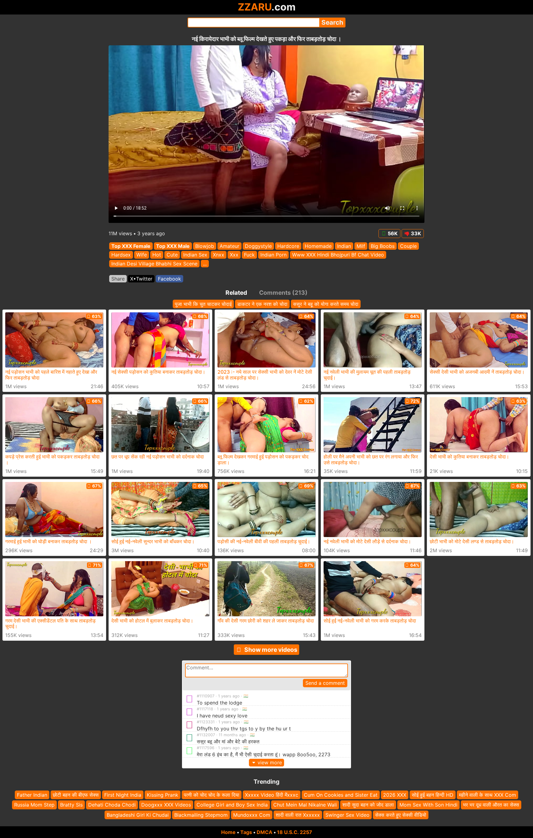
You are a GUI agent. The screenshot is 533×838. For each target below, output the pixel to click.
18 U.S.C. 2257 (294, 832)
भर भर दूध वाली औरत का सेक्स (491, 805)
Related (236, 292)
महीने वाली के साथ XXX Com (487, 795)
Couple (408, 246)
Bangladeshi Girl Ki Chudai (138, 815)
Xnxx (218, 255)
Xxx (234, 255)
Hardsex (121, 255)
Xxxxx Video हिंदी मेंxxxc (271, 795)
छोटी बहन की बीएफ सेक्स (76, 795)
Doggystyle (258, 246)
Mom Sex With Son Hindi (428, 805)
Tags (246, 832)
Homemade (318, 246)
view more (270, 762)
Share (118, 279)
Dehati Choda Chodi (112, 805)
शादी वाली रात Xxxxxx (298, 815)
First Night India (122, 795)
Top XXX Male (173, 246)
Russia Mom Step (34, 805)
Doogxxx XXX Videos (166, 805)
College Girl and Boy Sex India (232, 805)
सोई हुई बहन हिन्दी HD (432, 795)
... (205, 264)
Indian (344, 246)
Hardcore (288, 246)
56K (393, 233)
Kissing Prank (162, 795)
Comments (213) (283, 292)
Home (228, 832)
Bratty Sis (71, 805)
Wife (141, 255)
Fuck (249, 255)
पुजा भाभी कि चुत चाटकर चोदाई (203, 304)
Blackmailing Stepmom (201, 815)
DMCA (264, 832)
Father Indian (32, 795)
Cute (172, 255)
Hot (156, 255)
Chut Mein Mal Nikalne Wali (305, 805)
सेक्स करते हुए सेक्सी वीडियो (400, 815)
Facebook (169, 279)
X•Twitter (141, 279)
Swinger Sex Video (347, 815)
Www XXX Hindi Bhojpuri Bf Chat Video (338, 255)
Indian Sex (195, 255)
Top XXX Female (131, 246)
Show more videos (270, 649)
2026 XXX (394, 795)
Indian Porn (273, 255)
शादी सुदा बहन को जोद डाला (368, 805)
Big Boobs (383, 246)
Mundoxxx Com (251, 815)
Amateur (229, 246)
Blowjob (204, 246)
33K (416, 233)
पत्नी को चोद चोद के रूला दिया (211, 795)
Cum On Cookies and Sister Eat (341, 795)
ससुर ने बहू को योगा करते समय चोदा (325, 304)
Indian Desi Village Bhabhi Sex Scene (154, 264)
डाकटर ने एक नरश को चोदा (262, 304)
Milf (361, 246)
